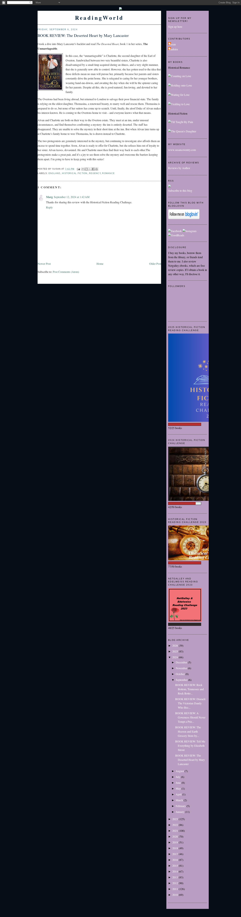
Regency (95, 173)
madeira (173, 49)
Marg (49, 197)
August (180, 771)
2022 (175, 825)
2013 (175, 877)
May (179, 788)
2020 (175, 836)
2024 (175, 657)
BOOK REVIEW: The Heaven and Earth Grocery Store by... (188, 731)
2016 (175, 860)
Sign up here (175, 26)
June (179, 782)
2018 (175, 848)
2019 (175, 842)
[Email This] (83, 169)
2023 (175, 819)
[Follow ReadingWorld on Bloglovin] (184, 218)
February (181, 806)
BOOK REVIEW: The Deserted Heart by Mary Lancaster (83, 35)
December (182, 662)
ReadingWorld (99, 17)
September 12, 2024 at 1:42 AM (71, 197)
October (180, 674)
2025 (175, 651)
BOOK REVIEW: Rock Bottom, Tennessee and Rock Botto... (189, 689)
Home (100, 263)
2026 (175, 645)
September (182, 680)
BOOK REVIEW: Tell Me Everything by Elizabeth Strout (190, 745)
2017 (175, 854)
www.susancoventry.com (182, 150)
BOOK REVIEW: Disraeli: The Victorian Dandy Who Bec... (190, 703)
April (179, 794)
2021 (175, 830)
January (180, 812)
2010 (175, 895)
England (55, 173)
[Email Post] (78, 169)
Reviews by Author (179, 168)
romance (108, 173)
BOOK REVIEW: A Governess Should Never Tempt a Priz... (190, 717)
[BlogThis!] (86, 169)
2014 (175, 871)
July (178, 777)
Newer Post (44, 263)
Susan (172, 44)
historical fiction (74, 173)
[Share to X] (90, 169)
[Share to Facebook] (93, 169)
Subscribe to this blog (180, 190)
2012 (175, 883)
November (182, 668)
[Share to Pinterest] (96, 169)
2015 (175, 865)
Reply (49, 207)
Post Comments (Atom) (66, 272)
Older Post (155, 263)
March (180, 800)
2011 (175, 889)
